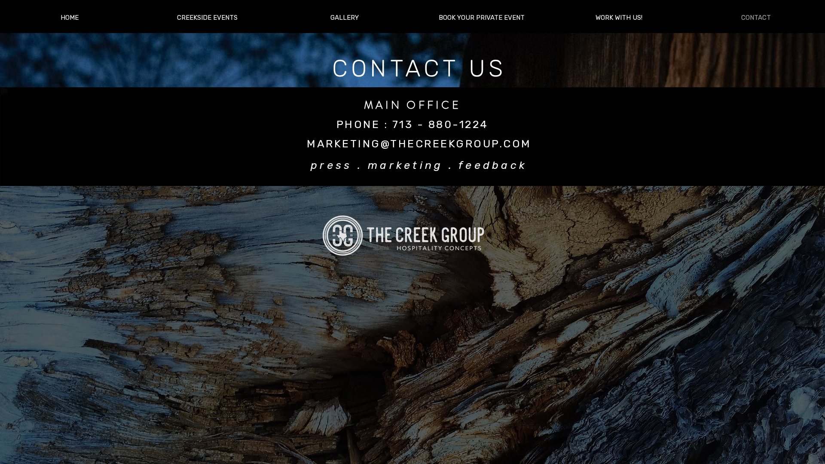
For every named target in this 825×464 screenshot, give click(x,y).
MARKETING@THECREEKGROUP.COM (419, 143)
